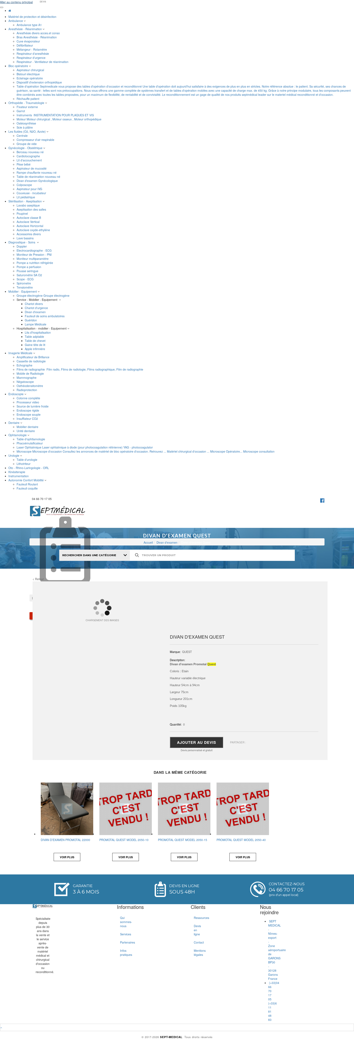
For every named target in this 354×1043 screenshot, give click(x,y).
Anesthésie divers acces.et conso (39, 33)
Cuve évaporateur (29, 41)
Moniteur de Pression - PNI (34, 254)
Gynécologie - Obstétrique (25, 148)
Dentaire (14, 423)
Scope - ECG (25, 279)
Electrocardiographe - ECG (34, 250)
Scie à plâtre (25, 127)
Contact (195, 942)
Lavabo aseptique (29, 205)
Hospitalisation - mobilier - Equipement (42, 328)
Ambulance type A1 (30, 25)
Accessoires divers (29, 234)
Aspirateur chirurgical (31, 70)
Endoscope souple (29, 414)
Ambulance (16, 21)
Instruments (55, 115)
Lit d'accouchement (30, 160)
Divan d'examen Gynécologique (38, 181)
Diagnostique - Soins (22, 242)
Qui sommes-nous (121, 922)
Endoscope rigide (28, 410)
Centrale (22, 136)
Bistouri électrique (29, 74)
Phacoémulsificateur (30, 443)
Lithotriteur (24, 464)
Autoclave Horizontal (30, 226)
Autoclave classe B (29, 218)
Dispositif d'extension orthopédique (40, 82)
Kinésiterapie (17, 472)
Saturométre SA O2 (30, 275)
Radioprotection (27, 390)
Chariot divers (34, 304)
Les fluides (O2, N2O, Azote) (27, 131)
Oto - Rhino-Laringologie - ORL (29, 468)
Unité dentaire (26, 431)
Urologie (14, 455)
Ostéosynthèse (27, 123)
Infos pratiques (121, 952)
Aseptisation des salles (32, 209)
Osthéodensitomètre (30, 386)
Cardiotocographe (29, 156)
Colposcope (25, 185)
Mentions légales (195, 952)
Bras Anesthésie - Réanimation (37, 37)
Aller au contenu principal (16, 2)
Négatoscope (26, 382)
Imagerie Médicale (20, 353)
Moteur (59, 119)
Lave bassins (25, 238)
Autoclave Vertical (28, 222)
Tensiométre (25, 287)
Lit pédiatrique (26, 197)
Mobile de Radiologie (31, 373)
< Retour (38, 579)
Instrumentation (19, 476)
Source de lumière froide (33, 406)
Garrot (21, 111)
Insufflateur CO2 (28, 419)
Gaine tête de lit (35, 345)
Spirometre (24, 283)
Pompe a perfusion (29, 267)
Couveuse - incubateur (32, 193)
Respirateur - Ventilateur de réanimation (43, 62)
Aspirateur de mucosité (32, 168)
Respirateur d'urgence (31, 58)
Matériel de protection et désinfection (32, 17)
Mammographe (27, 377)
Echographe (25, 365)
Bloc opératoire (18, 66)
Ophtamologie (17, 435)
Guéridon (31, 320)
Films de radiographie (80, 369)
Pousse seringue (28, 271)
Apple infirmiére (35, 349)
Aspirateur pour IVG (30, 189)
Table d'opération (184, 90)
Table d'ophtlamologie (31, 439)
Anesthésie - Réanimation (25, 29)
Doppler (22, 246)
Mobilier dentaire (28, 427)
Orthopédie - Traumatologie (26, 103)
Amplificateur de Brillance (33, 357)
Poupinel (23, 213)
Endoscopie (16, 394)
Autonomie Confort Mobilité (26, 480)
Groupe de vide (27, 144)
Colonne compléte (29, 398)
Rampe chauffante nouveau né (37, 172)
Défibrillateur (25, 45)
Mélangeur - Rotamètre (32, 49)
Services (121, 934)
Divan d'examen (36, 312)
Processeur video (28, 402)
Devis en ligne (195, 930)
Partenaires (121, 942)
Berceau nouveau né (30, 152)
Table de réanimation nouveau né (39, 177)
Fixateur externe (28, 107)
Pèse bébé (24, 164)
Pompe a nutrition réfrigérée (35, 263)
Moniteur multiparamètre (33, 259)
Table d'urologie (27, 460)
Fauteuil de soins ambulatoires (45, 316)
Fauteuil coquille (28, 488)
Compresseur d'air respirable (36, 140)
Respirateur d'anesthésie (33, 53)
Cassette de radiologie (32, 361)
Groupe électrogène (43, 295)
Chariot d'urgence (37, 308)
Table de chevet (35, 341)
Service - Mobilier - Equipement (38, 300)
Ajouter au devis (196, 742)
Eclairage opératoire (30, 78)
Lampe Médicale (36, 324)
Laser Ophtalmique (85, 447)
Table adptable (35, 336)
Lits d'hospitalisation (38, 332)
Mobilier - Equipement (23, 291)
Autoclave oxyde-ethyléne (34, 230)
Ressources (195, 918)
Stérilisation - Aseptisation (25, 201)
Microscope (146, 451)
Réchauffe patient (28, 99)
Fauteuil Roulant (28, 484)
